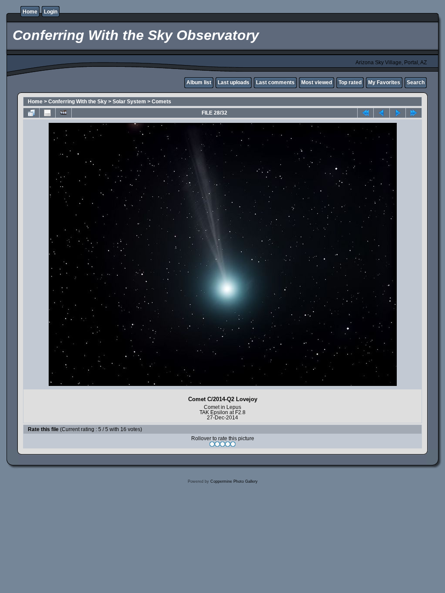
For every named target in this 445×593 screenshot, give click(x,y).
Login (50, 12)
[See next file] (397, 113)
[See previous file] (381, 113)
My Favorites (384, 82)
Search (416, 82)
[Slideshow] (63, 113)
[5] (233, 444)
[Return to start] (365, 113)
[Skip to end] (414, 113)
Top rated (350, 82)
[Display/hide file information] (47, 113)
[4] (227, 444)
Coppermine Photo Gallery (234, 481)
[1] (212, 444)
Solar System (129, 102)
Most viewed (316, 82)
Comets (161, 102)
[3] (222, 444)
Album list (198, 82)
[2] (217, 444)
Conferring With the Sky (77, 102)
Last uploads (233, 82)
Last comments (275, 82)
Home (30, 12)
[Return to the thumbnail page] (31, 113)
